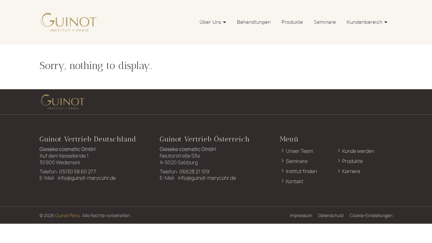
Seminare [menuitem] (325, 22)
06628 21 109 (194, 171)
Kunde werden (357, 150)
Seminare (296, 161)
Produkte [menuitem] (292, 22)
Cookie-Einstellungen (371, 215)
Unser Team (299, 150)
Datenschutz (331, 215)
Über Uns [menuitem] (210, 22)
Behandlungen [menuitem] (254, 22)
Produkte (352, 161)
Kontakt (294, 181)
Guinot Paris (67, 215)
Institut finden (301, 171)
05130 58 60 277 (77, 171)
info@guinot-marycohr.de (86, 177)
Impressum (301, 215)
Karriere (350, 171)
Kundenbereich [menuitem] (364, 22)
